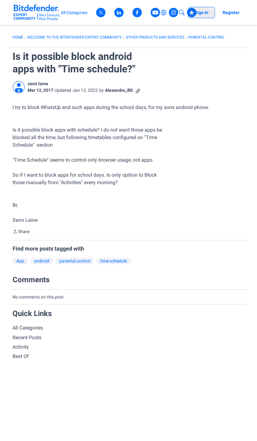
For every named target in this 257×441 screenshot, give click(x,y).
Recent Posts (27, 337)
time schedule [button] (113, 260)
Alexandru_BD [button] (119, 90)
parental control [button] (74, 260)
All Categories (28, 328)
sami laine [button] (38, 83)
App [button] (20, 260)
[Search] (181, 12)
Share (21, 232)
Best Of (21, 356)
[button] (19, 87)
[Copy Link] (138, 90)
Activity (21, 347)
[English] (37, 12)
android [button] (41, 260)
